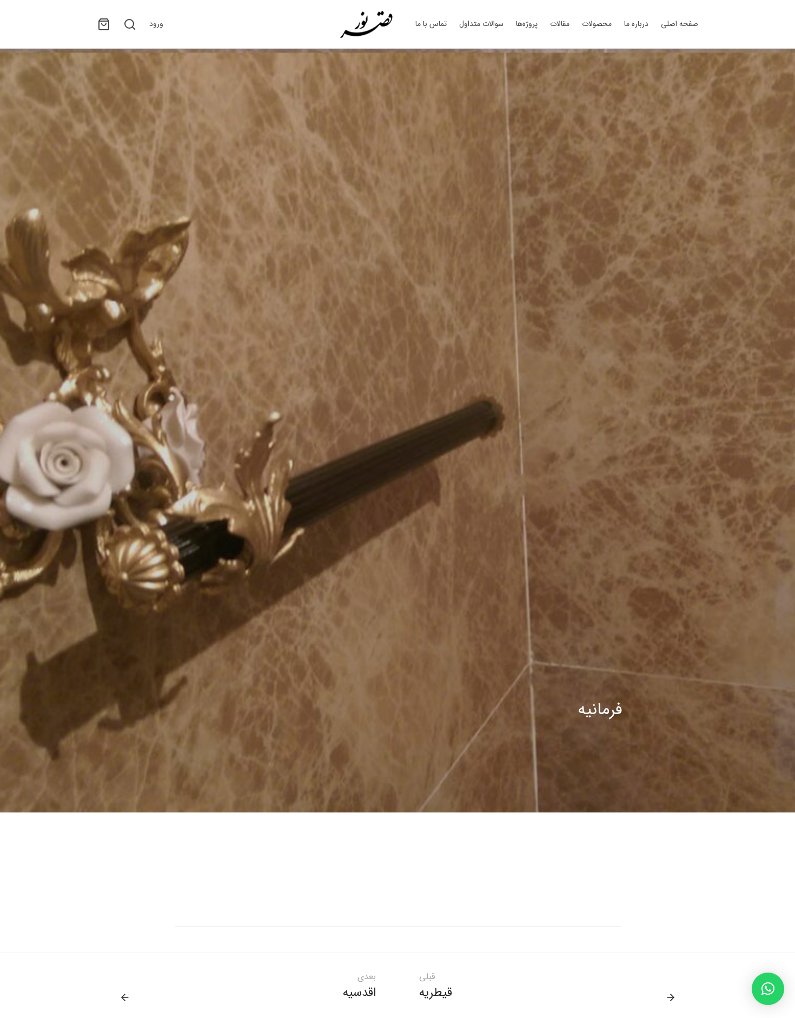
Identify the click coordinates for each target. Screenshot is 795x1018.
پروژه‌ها (527, 24)
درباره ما (636, 24)
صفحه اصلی (679, 24)
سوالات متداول (481, 24)
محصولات (597, 24)
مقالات (559, 24)
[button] (768, 989)
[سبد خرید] (103, 24)
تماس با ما (431, 24)
